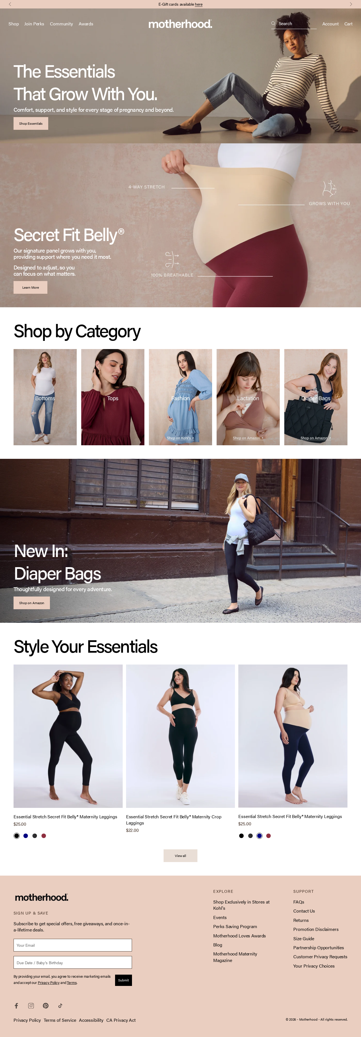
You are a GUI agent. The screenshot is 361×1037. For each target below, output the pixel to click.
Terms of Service (60, 1020)
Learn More (30, 287)
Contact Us (304, 910)
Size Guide (303, 938)
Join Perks (34, 24)
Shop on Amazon (31, 602)
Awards (86, 24)
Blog (217, 944)
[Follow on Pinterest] (46, 1006)
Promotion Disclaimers (315, 929)
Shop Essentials (31, 123)
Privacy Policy (27, 1020)
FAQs (298, 901)
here (198, 4)
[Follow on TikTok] (60, 1006)
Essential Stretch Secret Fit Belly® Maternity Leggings (65, 817)
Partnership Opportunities (318, 947)
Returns (301, 920)
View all (180, 855)
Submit (123, 980)
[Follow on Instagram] (31, 1006)
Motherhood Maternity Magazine (235, 956)
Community (61, 24)
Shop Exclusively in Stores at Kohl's (241, 904)
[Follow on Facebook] (16, 1006)
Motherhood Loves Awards (239, 935)
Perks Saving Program (235, 926)
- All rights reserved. (332, 1019)
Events (219, 917)
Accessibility (91, 1020)
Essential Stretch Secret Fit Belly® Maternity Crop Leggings (173, 820)
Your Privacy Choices (313, 966)
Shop (13, 24)
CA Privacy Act (121, 1020)
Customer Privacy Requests (320, 956)
